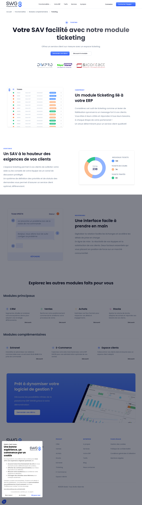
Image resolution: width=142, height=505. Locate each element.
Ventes (58, 449)
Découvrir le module (80, 53)
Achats (58, 453)
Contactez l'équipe (124, 4)
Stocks (58, 458)
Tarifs (66, 4)
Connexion (109, 4)
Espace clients (61, 477)
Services (74, 4)
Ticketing (59, 467)
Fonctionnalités (44, 4)
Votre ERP (57, 4)
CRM (57, 444)
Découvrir (28, 322)
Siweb (65, 487)
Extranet (59, 463)
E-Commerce (61, 472)
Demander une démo (60, 53)
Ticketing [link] (54, 12)
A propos (83, 4)
